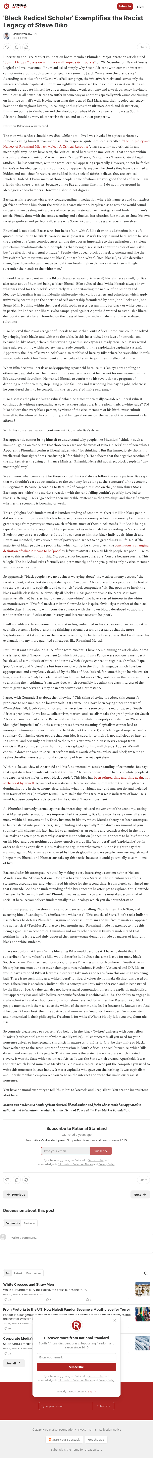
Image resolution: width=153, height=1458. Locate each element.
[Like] (7, 47)
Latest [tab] (18, 1273)
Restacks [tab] (29, 1223)
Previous (18, 1194)
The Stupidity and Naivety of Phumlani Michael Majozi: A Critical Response (76, 144)
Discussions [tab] (33, 1273)
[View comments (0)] (17, 47)
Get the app (96, 1439)
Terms (92, 1429)
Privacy (81, 1429)
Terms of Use (95, 1376)
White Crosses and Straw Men (28, 1284)
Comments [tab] (13, 1223)
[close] (115, 1320)
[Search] (146, 1273)
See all (11, 1363)
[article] (76, 1292)
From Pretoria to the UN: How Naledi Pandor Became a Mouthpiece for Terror (66, 1309)
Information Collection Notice (75, 1380)
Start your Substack (66, 1439)
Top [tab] (8, 1273)
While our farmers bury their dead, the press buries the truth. (45, 1290)
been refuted (103, 777)
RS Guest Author (30, 1323)
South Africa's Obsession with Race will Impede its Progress (49, 62)
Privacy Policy (107, 1380)
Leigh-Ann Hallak (32, 1294)
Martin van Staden (24, 34)
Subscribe (125, 6)
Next (137, 1194)
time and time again (128, 777)
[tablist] (20, 1223)
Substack (57, 1449)
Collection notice (110, 1429)
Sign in (142, 6)
